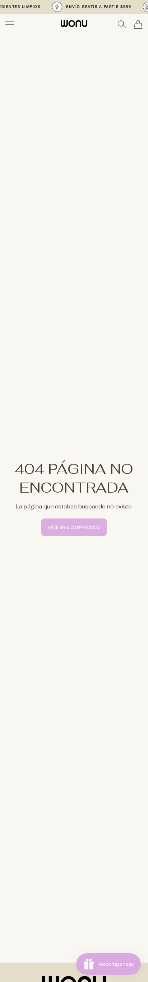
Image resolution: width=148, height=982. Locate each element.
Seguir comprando (74, 527)
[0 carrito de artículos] (138, 24)
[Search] (121, 24)
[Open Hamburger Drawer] (9, 24)
